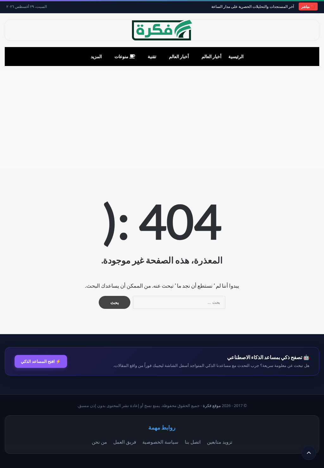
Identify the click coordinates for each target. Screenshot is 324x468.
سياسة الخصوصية (160, 442)
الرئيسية (236, 56)
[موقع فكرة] (162, 30)
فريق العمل (124, 442)
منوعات (122, 56)
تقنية (152, 56)
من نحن (99, 442)
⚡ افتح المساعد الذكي (41, 361)
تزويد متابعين (219, 442)
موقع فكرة (212, 405)
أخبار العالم (211, 56)
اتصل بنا (193, 442)
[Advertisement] (162, 119)
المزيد (96, 56)
